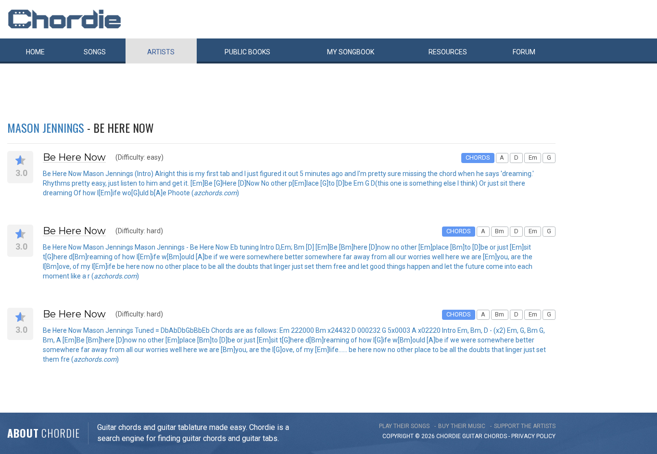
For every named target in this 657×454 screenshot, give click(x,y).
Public (247, 52)
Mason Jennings (45, 127)
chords (495, 436)
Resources (448, 52)
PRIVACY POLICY (533, 436)
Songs (95, 52)
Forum (524, 52)
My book (350, 52)
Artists (161, 52)
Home (35, 52)
